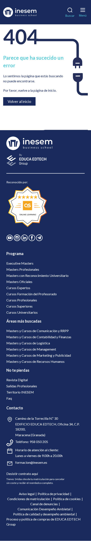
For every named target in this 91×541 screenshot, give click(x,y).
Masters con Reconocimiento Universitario (37, 275)
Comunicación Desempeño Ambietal (44, 509)
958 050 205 (39, 442)
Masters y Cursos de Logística (28, 343)
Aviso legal (26, 494)
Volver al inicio (19, 101)
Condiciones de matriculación (28, 499)
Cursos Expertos (18, 288)
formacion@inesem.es (31, 462)
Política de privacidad (53, 494)
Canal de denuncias (44, 504)
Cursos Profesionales (21, 300)
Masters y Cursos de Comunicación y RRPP (37, 331)
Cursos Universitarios (22, 312)
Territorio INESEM (20, 392)
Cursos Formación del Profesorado (31, 294)
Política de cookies (67, 499)
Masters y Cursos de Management (31, 349)
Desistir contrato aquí (22, 474)
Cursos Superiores (19, 306)
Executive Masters (19, 263)
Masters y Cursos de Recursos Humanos (35, 361)
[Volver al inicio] (21, 12)
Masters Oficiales (19, 282)
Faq (9, 398)
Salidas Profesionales (21, 386)
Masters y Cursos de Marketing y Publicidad (38, 355)
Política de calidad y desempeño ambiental (44, 514)
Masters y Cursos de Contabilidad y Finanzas (38, 337)
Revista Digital (17, 380)
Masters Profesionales (22, 269)
